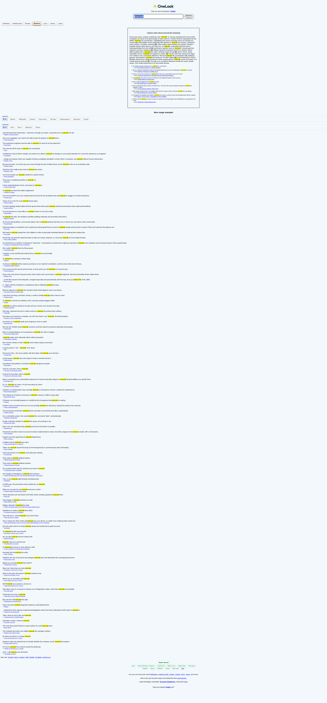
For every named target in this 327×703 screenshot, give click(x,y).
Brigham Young (8, 276)
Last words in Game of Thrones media (13, 292)
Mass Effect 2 (7, 365)
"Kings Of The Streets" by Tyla (12, 575)
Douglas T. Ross (8, 160)
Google (10, 657)
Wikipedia (22, 119)
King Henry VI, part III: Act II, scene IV (14, 533)
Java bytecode (7, 454)
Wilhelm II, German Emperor (11, 134)
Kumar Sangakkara (9, 139)
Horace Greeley (8, 281)
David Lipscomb (8, 323)
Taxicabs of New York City (10, 643)
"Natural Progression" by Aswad (12, 459)
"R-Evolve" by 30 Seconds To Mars (13, 370)
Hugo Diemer (7, 145)
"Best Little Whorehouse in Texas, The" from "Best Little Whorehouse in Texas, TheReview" (27, 522)
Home (133, 665)
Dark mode (175, 668)
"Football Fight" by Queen (10, 564)
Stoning (6, 302)
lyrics (183, 674)
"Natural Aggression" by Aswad (12, 465)
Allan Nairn (7, 181)
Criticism (6, 260)
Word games (192, 665)
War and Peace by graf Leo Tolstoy (147, 83)
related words (163, 674)
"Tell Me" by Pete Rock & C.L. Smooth (13, 648)
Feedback (159, 668)
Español (145, 668)
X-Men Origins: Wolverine (10, 339)
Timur (5, 150)
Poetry (86, 119)
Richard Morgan (8, 223)
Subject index (181, 665)
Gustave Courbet (8, 297)
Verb (12, 127)
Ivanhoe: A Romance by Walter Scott (147, 71)
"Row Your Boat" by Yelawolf (11, 517)
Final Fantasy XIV (8, 381)
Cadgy (172, 11)
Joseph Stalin (7, 328)
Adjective (28, 127)
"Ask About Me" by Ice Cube (11, 543)
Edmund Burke (8, 213)
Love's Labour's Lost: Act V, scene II (13, 580)
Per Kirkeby (7, 344)
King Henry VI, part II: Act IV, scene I (13, 570)
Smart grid (6, 496)
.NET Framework (8, 433)
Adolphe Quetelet (8, 166)
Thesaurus (189, 17)
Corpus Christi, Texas (9, 559)
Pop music (42, 119)
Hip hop (53, 119)
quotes (171, 674)
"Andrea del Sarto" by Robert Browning (13, 617)
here (185, 682)
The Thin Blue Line (9, 271)
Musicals (76, 119)
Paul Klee (6, 255)
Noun (19, 127)
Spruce (152, 668)
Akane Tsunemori (8, 438)
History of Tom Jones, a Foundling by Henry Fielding (151, 96)
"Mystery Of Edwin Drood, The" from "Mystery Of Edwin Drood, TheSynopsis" (23, 475)
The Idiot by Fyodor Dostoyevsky (146, 102)
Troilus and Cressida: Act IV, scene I (13, 638)
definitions (154, 674)
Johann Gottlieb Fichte (9, 187)
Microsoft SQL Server (9, 397)
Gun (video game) (8, 591)
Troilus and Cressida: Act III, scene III (13, 585)
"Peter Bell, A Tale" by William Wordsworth (14, 596)
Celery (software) (8, 449)
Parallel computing (8, 412)
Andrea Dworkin (8, 360)
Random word (171, 665)
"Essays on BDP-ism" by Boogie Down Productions (17, 549)
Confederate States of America (11, 265)
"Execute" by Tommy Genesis (11, 386)
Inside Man (7, 313)
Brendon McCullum (9, 538)
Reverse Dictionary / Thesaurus (146, 665)
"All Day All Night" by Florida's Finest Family (15, 491)
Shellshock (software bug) (10, 417)
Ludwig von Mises (8, 208)
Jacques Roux (7, 355)
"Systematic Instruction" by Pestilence (13, 512)
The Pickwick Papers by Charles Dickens (149, 67)
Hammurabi (7, 528)
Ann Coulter (7, 234)
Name (38, 127)
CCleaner (6, 402)
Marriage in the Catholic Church (12, 633)
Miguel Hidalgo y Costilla (10, 501)
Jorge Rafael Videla (9, 250)
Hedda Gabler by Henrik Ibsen (145, 79)
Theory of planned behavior (11, 407)
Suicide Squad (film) (9, 307)
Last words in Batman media (11, 334)
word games (181, 678)
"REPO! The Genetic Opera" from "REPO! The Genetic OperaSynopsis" (22, 507)
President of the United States (11, 612)
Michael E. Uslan (8, 171)
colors (188, 674)
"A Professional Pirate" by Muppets (13, 470)
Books (12, 119)
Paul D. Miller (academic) (10, 239)
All (6, 119)
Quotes (32, 119)
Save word (163, 662)
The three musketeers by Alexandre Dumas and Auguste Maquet (155, 75)
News (16, 657)
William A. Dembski (9, 218)
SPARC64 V (7, 480)
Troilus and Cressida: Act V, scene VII (13, 444)
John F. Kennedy (8, 554)
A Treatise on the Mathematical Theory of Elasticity (17, 244)
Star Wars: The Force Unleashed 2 (12, 318)
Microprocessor (8, 428)
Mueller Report (7, 286)
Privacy (168, 668)
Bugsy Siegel (7, 627)
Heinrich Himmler (8, 202)
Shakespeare (65, 119)
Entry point (7, 486)
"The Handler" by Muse (10, 654)
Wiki (27, 657)
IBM (5, 349)
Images (22, 657)
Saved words (161, 665)
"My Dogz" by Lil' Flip (9, 622)
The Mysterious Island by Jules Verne (147, 88)
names (177, 674)
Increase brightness (167, 682)
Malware (6, 606)
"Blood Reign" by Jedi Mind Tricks (12, 601)
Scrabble (38, 657)
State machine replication (10, 391)
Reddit (31, 657)
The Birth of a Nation (9, 192)
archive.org (46, 657)
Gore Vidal (6, 229)
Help (183, 668)
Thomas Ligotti (8, 197)
